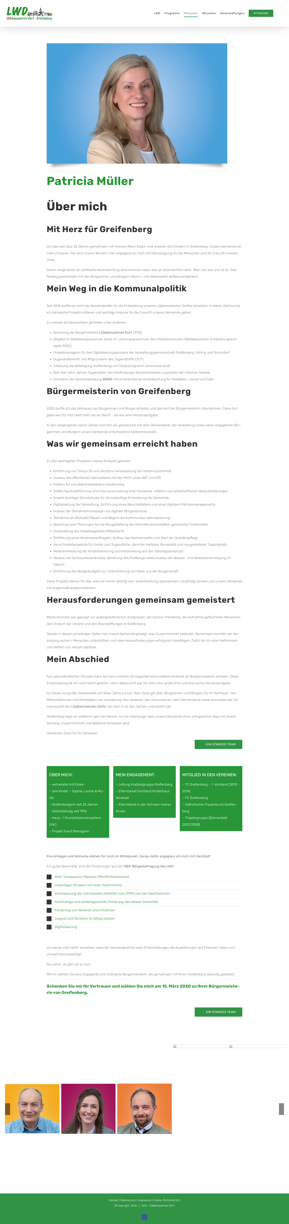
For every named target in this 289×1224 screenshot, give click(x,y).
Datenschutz (128, 1200)
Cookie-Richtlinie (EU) (167, 1200)
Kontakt (113, 1200)
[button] (144, 877)
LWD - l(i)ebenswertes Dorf (157, 1205)
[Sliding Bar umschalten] (278, 13)
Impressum (145, 1200)
